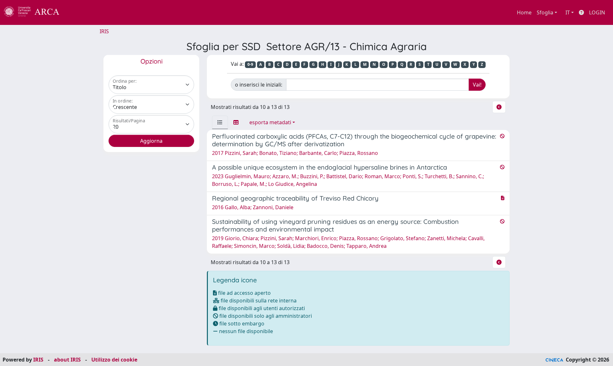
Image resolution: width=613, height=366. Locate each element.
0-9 (250, 64)
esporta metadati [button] (270, 122)
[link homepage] (35, 12)
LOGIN (597, 12)
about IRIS (67, 359)
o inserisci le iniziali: (258, 84)
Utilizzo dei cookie (114, 359)
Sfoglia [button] (545, 12)
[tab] (220, 122)
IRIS (104, 31)
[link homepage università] (77, 12)
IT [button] (567, 12)
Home (524, 12)
